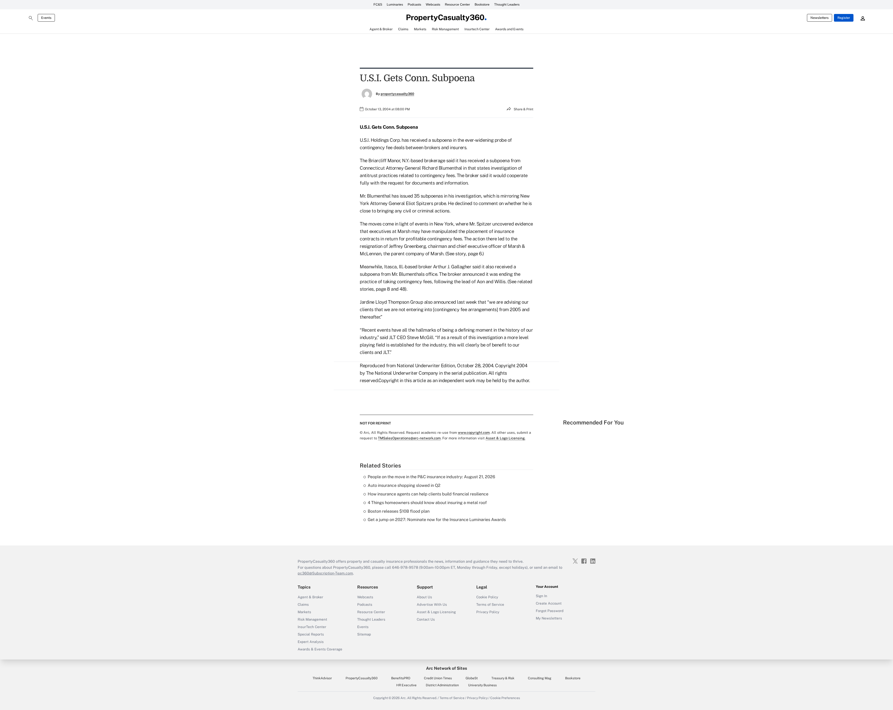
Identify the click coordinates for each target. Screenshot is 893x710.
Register (843, 18)
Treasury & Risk (502, 678)
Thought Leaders (507, 4)
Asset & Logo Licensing (436, 612)
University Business (482, 685)
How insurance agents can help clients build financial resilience (428, 493)
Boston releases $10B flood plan (399, 511)
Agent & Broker (310, 597)
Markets (304, 612)
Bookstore (482, 4)
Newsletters (819, 18)
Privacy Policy (487, 612)
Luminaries (395, 4)
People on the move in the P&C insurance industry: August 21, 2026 (431, 476)
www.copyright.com (474, 432)
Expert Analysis (311, 642)
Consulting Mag (539, 678)
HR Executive (406, 685)
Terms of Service (490, 604)
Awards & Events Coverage (320, 649)
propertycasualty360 (397, 94)
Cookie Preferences (505, 698)
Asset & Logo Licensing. (505, 438)
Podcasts (414, 4)
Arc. (403, 698)
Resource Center (457, 4)
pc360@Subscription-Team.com (325, 573)
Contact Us (426, 619)
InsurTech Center (312, 627)
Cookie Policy (487, 597)
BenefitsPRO (400, 678)
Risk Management (312, 619)
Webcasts (433, 4)
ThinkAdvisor (322, 678)
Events (46, 18)
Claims (303, 604)
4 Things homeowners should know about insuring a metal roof (427, 502)
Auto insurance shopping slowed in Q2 (404, 485)
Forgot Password (549, 611)
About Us (424, 597)
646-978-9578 (405, 567)
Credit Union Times (438, 678)
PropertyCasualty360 (362, 678)
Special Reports (311, 634)
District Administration (442, 685)
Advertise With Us (432, 604)
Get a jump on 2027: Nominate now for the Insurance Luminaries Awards (437, 519)
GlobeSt (472, 678)
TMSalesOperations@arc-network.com (409, 438)
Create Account (549, 603)
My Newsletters (549, 618)
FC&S (377, 4)
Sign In (541, 596)
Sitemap (364, 634)
